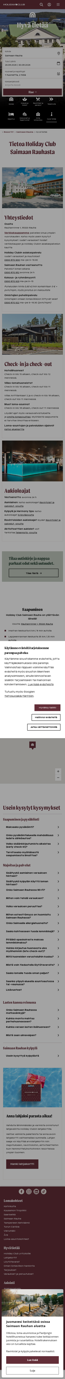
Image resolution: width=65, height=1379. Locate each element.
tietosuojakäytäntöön (19, 696)
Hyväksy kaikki (47, 707)
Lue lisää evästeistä (41, 684)
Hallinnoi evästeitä (46, 717)
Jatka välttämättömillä (44, 727)
